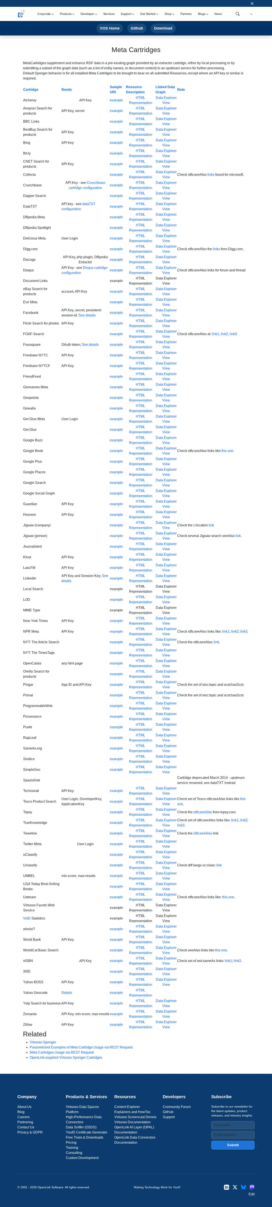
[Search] (237, 14)
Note (181, 89)
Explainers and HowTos (132, 1112)
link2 (224, 334)
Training (72, 1147)
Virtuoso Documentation (132, 1122)
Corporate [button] (44, 14)
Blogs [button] (201, 14)
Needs (66, 89)
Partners (186, 14)
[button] (251, 13)
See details (87, 315)
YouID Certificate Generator (86, 1132)
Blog (20, 1112)
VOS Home (110, 28)
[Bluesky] (243, 1187)
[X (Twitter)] (235, 1187)
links (210, 174)
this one (227, 451)
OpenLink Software (50, 1187)
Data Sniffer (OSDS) (81, 1127)
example (116, 100)
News (218, 14)
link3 (233, 334)
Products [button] (66, 14)
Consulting (74, 1153)
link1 (215, 334)
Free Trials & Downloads (84, 1137)
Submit (233, 1145)
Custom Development (82, 1158)
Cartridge (30, 89)
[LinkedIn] (226, 1187)
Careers (23, 1117)
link (211, 525)
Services (109, 14)
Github (137, 28)
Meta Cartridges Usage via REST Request (62, 1052)
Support (169, 1117)
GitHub (168, 1112)
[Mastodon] (252, 1187)
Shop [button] (167, 14)
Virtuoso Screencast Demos (135, 1117)
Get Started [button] (147, 14)
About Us (24, 1107)
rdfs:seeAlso (202, 812)
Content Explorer (127, 1107)
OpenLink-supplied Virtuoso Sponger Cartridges (66, 1057)
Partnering (25, 1122)
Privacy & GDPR (30, 1132)
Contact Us (25, 1127)
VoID (27, 918)
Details (66, 992)
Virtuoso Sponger (43, 1042)
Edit (252, 1194)
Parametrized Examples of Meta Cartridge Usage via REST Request (81, 1047)
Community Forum (177, 1107)
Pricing (71, 1142)
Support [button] (126, 14)
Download (163, 28)
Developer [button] (87, 14)
